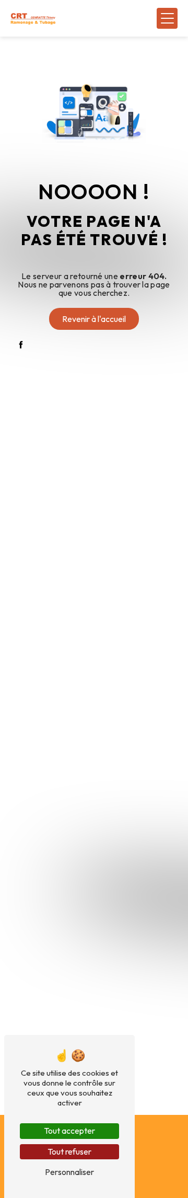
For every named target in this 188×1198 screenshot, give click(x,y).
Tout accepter (69, 1130)
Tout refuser (69, 1151)
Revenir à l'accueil (94, 319)
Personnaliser (69, 1172)
